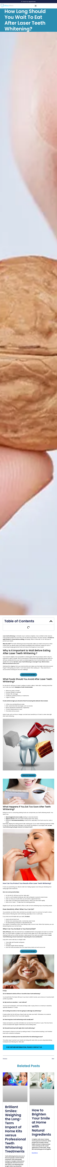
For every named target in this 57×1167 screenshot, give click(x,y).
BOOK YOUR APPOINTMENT (29, 674)
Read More (35, 1152)
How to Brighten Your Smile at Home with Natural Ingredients (41, 1122)
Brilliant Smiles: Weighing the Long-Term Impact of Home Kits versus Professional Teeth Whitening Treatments (15, 1129)
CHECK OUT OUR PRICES (28, 775)
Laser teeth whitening (9, 636)
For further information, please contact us (24, 1047)
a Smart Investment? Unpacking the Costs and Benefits (27, 937)
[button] (35, 6)
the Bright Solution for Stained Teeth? (22, 827)
